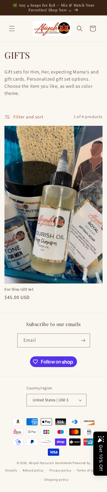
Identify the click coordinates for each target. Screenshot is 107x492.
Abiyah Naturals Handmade (50, 463)
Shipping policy (56, 479)
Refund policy (33, 470)
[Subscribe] (83, 340)
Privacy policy (60, 470)
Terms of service (89, 470)
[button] (11, 28)
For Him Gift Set (19, 289)
